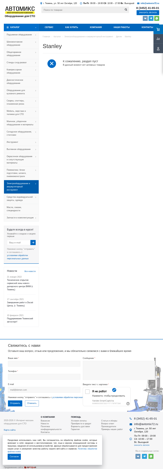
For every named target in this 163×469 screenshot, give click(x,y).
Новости (45, 423)
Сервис (49, 27)
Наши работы (122, 27)
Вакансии (45, 421)
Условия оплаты (79, 421)
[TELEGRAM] (151, 18)
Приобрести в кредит (81, 423)
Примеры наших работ (112, 429)
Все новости (30, 271)
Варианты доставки (80, 426)
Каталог (15, 27)
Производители (108, 426)
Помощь (76, 417)
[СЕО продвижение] (30, 467)
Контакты (147, 27)
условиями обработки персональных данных (74, 397)
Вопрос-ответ (107, 423)
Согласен (14, 456)
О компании (48, 417)
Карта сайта (9, 430)
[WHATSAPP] (156, 18)
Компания (96, 27)
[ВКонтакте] (145, 18)
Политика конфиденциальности (51, 427)
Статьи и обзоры (109, 421)
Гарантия (75, 429)
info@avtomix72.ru (150, 3)
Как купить (71, 27)
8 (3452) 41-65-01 (147, 8)
